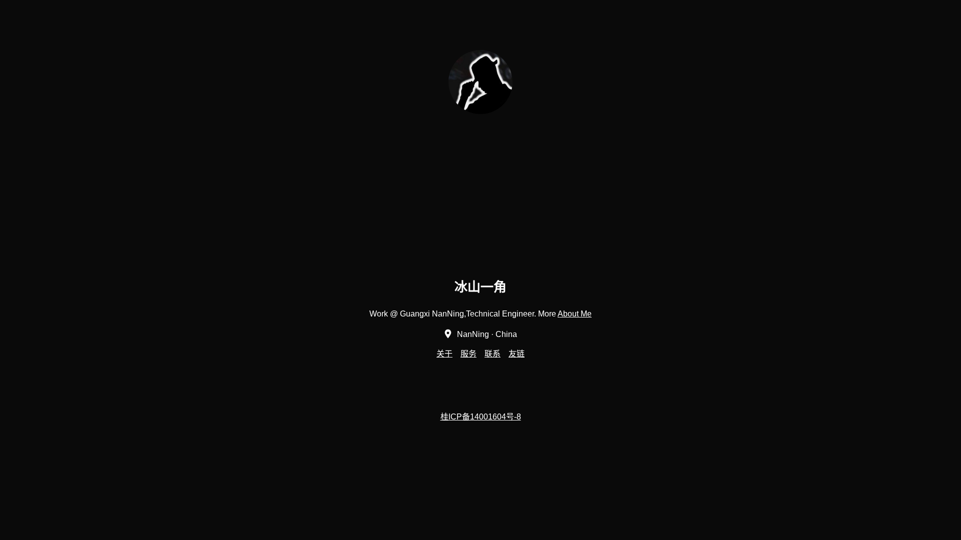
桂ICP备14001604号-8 (480, 416)
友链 (517, 354)
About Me (575, 314)
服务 (468, 354)
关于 (444, 354)
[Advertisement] (655, 202)
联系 (493, 354)
